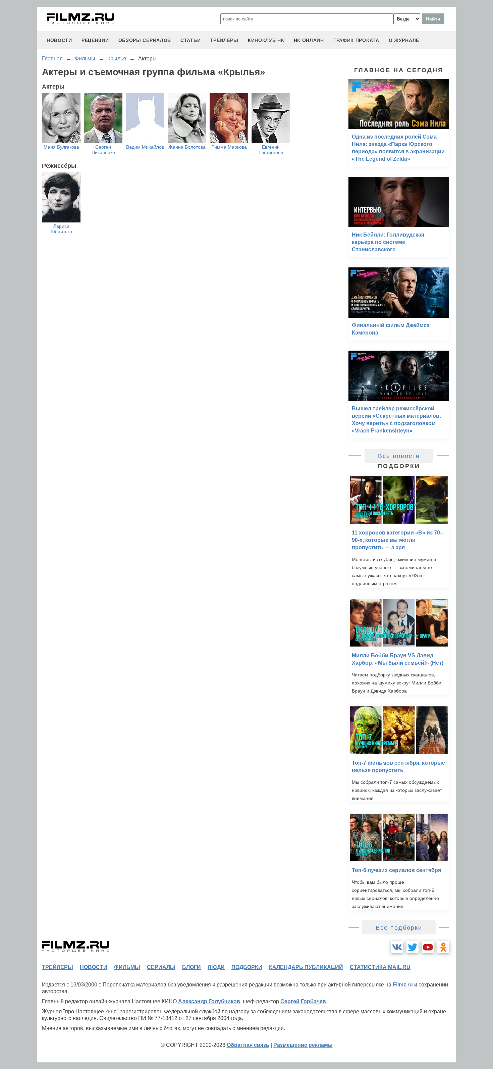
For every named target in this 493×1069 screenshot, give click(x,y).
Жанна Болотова (187, 147)
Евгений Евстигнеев (271, 149)
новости (59, 40)
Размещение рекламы (303, 1045)
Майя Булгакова (61, 147)
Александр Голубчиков (209, 1001)
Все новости (399, 456)
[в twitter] (412, 947)
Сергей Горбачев (303, 1001)
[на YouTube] (428, 947)
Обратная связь (248, 1045)
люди (216, 967)
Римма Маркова (229, 147)
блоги (191, 967)
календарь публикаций (306, 967)
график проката (356, 40)
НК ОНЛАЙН (309, 40)
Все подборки (399, 927)
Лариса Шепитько (61, 228)
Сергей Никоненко (103, 149)
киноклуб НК (266, 40)
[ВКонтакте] (397, 947)
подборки (246, 967)
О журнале (404, 40)
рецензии (95, 40)
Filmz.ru (403, 984)
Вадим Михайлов (145, 147)
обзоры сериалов (144, 40)
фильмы (127, 967)
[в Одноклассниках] (443, 947)
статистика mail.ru (380, 967)
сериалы (161, 967)
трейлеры (224, 40)
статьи (190, 40)
